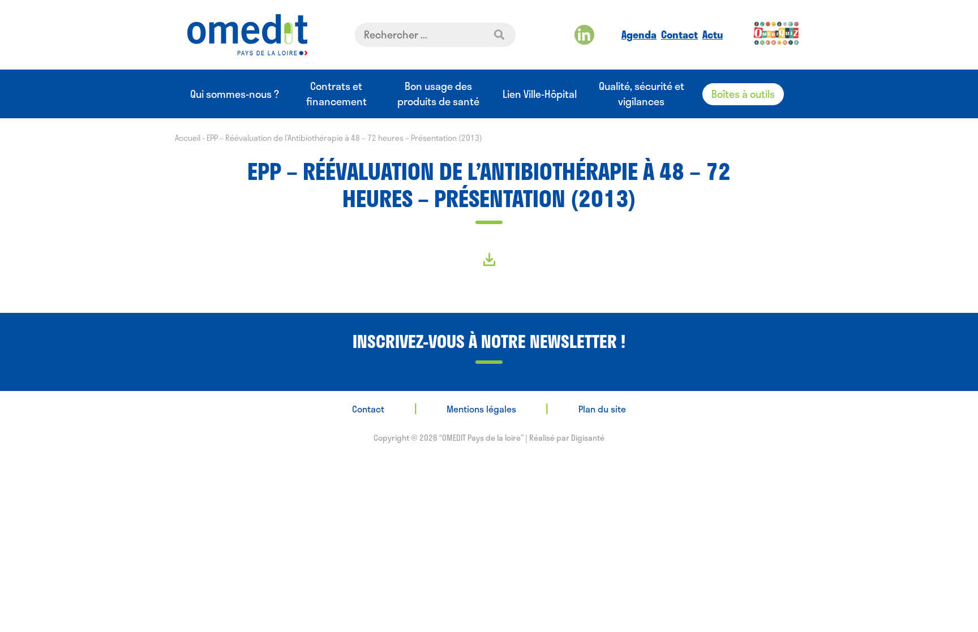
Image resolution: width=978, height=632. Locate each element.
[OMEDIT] (247, 34)
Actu (712, 34)
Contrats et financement (336, 94)
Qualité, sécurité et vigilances (641, 94)
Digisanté (587, 438)
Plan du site (602, 409)
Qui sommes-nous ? (234, 94)
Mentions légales (481, 409)
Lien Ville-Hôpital (540, 94)
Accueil (187, 138)
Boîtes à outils (743, 94)
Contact (679, 34)
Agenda (639, 34)
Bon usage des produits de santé (438, 94)
